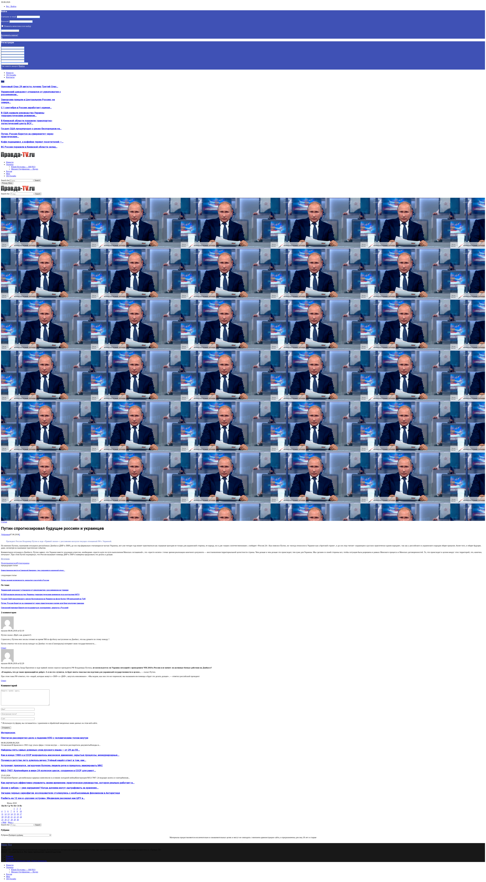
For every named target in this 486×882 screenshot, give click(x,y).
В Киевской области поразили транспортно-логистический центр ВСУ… (26, 122)
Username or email (8, 17)
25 (2, 820)
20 (8, 817)
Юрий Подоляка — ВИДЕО (23, 167)
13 (8, 814)
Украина (9, 164)
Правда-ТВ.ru (6, 844)
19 (6, 817)
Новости (10, 73)
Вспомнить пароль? (9, 35)
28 (12, 820)
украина (25, 563)
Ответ (3, 648)
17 (21, 814)
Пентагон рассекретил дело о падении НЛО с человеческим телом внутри (44, 737)
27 (8, 820)
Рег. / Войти (11, 6)
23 (18, 817)
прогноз (13, 563)
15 (15, 814)
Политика (5, 563)
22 (15, 817)
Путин (19, 563)
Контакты (10, 77)
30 (18, 820)
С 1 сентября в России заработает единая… (26, 107)
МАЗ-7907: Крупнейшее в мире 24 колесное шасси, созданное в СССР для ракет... (48, 770)
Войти (22, 66)
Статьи (4, 522)
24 (21, 817)
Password (5, 21)
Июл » (10, 822)
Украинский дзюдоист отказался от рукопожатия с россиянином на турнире (34, 590)
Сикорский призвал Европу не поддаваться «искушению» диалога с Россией (34, 608)
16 (18, 814)
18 (2, 817)
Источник (5, 559)
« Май (3, 822)
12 (6, 814)
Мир (8, 174)
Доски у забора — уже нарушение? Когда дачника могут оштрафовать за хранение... (50, 787)
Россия (9, 171)
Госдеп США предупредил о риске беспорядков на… (31, 128)
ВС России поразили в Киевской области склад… (29, 147)
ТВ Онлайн (11, 75)
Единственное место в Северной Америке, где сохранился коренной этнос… (33, 570)
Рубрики (4, 835)
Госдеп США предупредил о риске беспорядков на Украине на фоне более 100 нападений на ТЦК (43, 599)
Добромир (5, 534)
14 (12, 814)
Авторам (10, 858)
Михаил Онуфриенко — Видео (24, 169)
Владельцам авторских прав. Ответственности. (26, 861)
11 (2, 814)
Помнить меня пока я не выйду (17, 26)
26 (6, 820)
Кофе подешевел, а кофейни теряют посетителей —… (32, 141)
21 (12, 817)
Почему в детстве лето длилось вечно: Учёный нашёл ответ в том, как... (43, 760)
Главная (9, 856)
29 (15, 820)
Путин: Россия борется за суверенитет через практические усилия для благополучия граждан (42, 603)
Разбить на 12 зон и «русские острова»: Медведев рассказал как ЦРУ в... (43, 798)
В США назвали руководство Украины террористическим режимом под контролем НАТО (40, 594)
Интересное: (8, 732)
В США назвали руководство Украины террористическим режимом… (22, 114)
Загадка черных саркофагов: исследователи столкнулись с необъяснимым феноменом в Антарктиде (60, 793)
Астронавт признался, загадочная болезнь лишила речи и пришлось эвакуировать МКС (52, 765)
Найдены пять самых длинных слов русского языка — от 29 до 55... (40, 750)
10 (21, 811)
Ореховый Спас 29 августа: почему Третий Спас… (29, 86)
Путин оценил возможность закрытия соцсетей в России (25, 580)
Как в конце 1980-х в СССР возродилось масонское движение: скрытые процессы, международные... (60, 755)
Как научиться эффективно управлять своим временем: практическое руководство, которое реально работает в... (68, 782)
